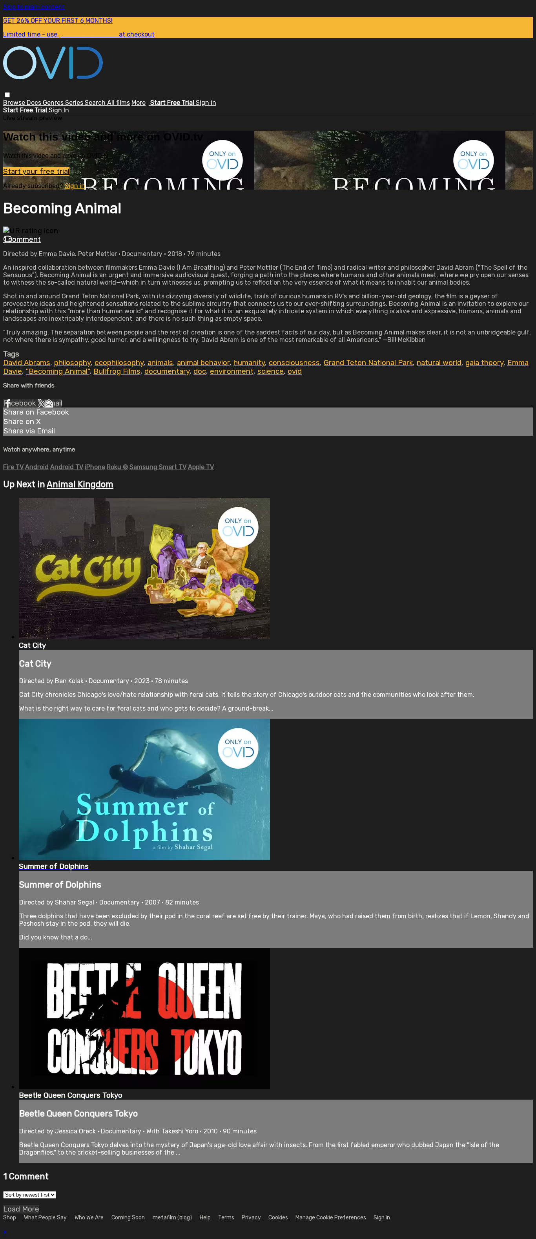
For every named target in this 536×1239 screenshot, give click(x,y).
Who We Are (89, 1217)
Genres (54, 102)
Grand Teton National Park (368, 362)
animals (160, 362)
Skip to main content (34, 7)
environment (231, 371)
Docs (35, 102)
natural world (439, 362)
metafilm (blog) (172, 1217)
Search (96, 102)
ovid (295, 371)
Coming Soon (128, 1217)
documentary (167, 371)
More (138, 102)
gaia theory (484, 362)
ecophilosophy (119, 362)
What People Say (45, 1217)
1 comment (22, 239)
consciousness (294, 362)
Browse (15, 102)
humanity (249, 362)
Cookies (278, 1217)
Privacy (252, 1217)
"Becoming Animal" (57, 371)
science (270, 371)
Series (75, 102)
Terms (226, 1217)
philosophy (72, 362)
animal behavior (203, 362)
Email (53, 403)
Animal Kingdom (80, 484)
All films (118, 102)
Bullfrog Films (116, 371)
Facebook (20, 403)
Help (206, 1217)
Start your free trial (36, 171)
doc (199, 371)
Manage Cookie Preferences (331, 1217)
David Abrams (26, 362)
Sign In (59, 110)
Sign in (206, 102)
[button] (7, 94)
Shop (9, 1217)
